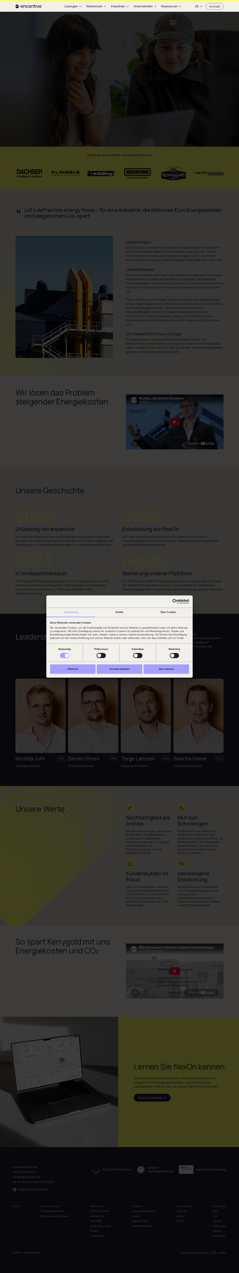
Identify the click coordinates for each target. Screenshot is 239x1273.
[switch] (101, 655)
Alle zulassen (166, 669)
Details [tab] (120, 612)
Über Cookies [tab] (168, 612)
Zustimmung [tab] (71, 612)
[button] (73, 6)
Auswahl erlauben (119, 669)
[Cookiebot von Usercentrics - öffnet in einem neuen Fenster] (175, 601)
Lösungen (71, 6)
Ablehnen (72, 669)
